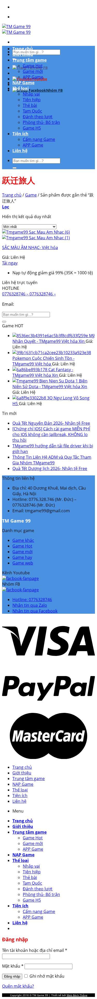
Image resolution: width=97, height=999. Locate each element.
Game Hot (33, 66)
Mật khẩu (13, 966)
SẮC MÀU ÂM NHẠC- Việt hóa (30, 247)
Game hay (22, 557)
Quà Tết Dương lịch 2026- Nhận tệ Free (49, 468)
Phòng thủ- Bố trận (41, 122)
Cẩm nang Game (39, 139)
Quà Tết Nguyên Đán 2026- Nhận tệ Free (51, 423)
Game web (22, 563)
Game (31, 195)
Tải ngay (10, 263)
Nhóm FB (54, 90)
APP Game (33, 77)
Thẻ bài (30, 105)
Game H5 (32, 128)
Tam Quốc (32, 111)
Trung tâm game (29, 60)
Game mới (33, 71)
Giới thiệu (22, 54)
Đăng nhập (12, 976)
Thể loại (20, 88)
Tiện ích (20, 133)
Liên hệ (19, 150)
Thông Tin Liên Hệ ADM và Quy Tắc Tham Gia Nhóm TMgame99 (51, 460)
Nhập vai (31, 94)
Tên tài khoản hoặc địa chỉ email (34, 950)
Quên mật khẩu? (18, 986)
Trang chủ (22, 49)
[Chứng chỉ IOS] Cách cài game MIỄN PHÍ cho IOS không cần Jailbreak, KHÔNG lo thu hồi (51, 434)
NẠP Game (23, 83)
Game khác (23, 540)
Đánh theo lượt (38, 116)
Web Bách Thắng (77, 995)
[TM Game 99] (16, 29)
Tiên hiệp (32, 100)
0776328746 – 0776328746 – (29, 294)
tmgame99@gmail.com (38, 304)
